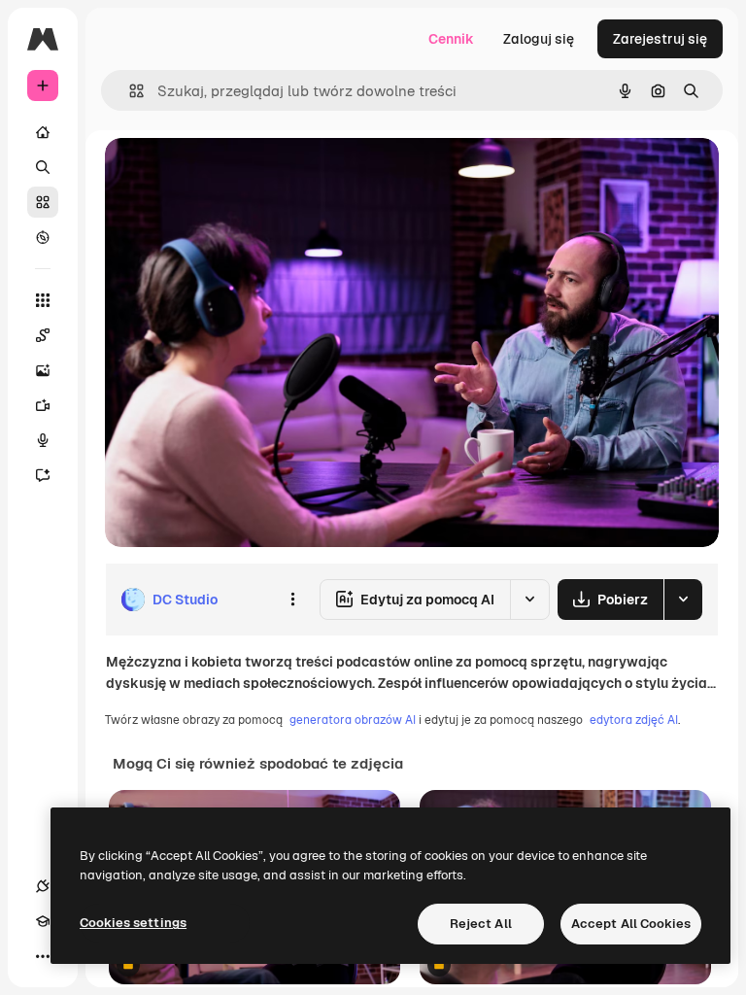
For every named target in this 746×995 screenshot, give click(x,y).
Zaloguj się (538, 39)
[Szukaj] (42, 167)
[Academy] (42, 921)
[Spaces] (42, 335)
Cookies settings (133, 922)
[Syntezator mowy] (42, 440)
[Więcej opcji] (292, 599)
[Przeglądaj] (42, 237)
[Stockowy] (42, 202)
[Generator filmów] (42, 405)
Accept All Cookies (631, 923)
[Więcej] (42, 956)
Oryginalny (239, 174)
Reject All (481, 923)
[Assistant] (42, 475)
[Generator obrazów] (42, 370)
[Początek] (42, 132)
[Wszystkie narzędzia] (42, 300)
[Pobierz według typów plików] (682, 599)
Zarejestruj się (660, 39)
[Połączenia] (42, 886)
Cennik (451, 39)
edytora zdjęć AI (634, 720)
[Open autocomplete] (128, 91)
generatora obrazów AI (352, 720)
